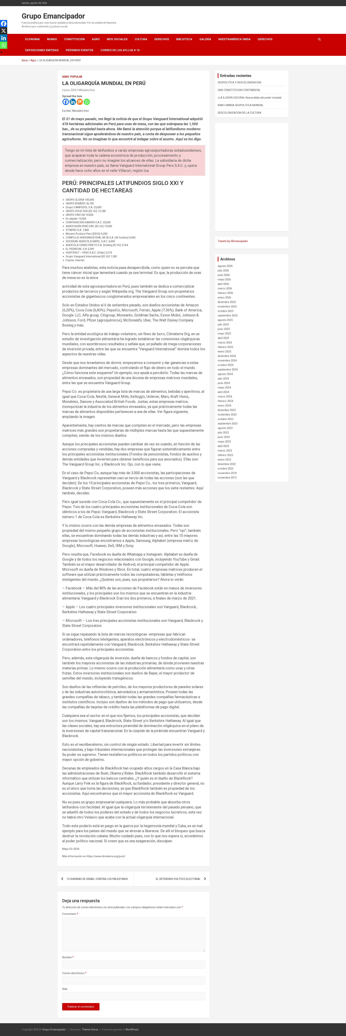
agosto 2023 (225, 428)
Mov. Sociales (117, 39)
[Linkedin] (73, 102)
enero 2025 (224, 351)
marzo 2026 (225, 288)
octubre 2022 (225, 468)
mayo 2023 (224, 441)
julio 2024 (223, 378)
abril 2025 (223, 338)
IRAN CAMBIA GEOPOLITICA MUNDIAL (240, 105)
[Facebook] (66, 102)
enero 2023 (224, 459)
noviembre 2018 (227, 473)
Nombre (68, 957)
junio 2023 (224, 437)
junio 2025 (224, 329)
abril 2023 (223, 446)
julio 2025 (223, 324)
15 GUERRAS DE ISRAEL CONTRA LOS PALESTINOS (97, 879)
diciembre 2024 (227, 356)
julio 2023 (223, 432)
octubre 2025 (225, 311)
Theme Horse (90, 1029)
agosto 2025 (225, 320)
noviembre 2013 (227, 477)
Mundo (52, 39)
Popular (76, 76)
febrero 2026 (225, 293)
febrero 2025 (225, 347)
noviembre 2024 (227, 360)
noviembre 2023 (227, 414)
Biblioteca (184, 39)
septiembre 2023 (228, 423)
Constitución (74, 39)
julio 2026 (223, 270)
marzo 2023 (225, 450)
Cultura (141, 39)
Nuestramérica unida (234, 39)
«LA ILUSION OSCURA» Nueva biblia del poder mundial (249, 97)
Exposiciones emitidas (42, 50)
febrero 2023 (225, 455)
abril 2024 (223, 392)
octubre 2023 (225, 419)
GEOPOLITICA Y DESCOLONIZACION (239, 82)
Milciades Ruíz (87, 90)
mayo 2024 (224, 387)
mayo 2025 (224, 333)
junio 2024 (224, 383)
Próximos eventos (79, 50)
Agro (96, 39)
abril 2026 (223, 284)
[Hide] (1, 52)
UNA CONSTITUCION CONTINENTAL (239, 90)
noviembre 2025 (227, 306)
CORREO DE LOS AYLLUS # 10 (120, 50)
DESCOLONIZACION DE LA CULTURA (239, 112)
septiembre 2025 (228, 315)
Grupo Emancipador (53, 16)
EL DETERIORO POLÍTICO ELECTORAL (178, 879)
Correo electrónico (74, 973)
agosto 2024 (225, 374)
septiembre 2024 (228, 369)
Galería (205, 39)
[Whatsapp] (87, 102)
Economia (32, 39)
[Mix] (80, 102)
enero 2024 (224, 405)
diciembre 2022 (227, 464)
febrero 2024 (225, 401)
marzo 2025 (225, 342)
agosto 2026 (225, 266)
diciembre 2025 (227, 302)
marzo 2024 (225, 396)
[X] (3, 30)
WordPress (132, 1029)
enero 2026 (224, 297)
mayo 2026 (224, 279)
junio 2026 (224, 275)
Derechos (161, 39)
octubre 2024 (225, 365)
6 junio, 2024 (69, 90)
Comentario (70, 914)
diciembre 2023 (227, 410)
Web (64, 989)
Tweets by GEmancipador (233, 241)
